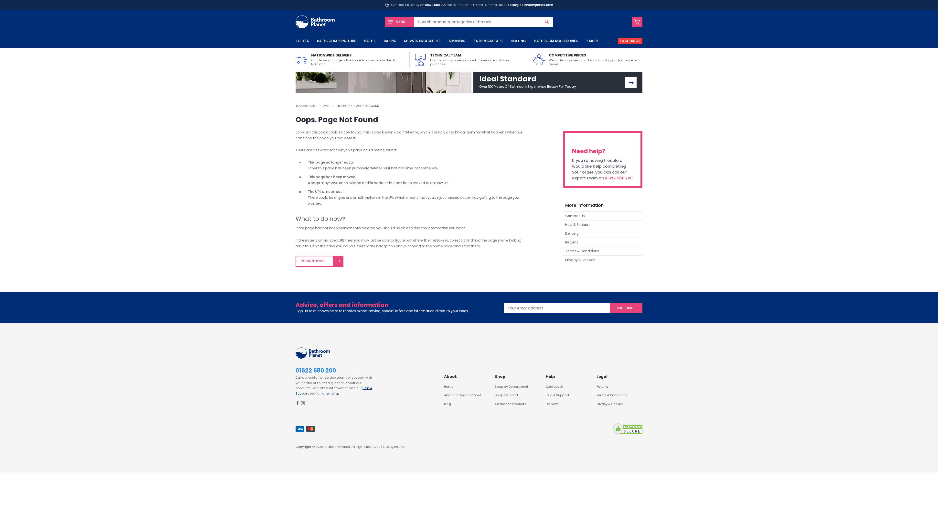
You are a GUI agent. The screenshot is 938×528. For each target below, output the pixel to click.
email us (333, 393)
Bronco (399, 447)
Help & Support (577, 224)
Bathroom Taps (487, 40)
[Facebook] (297, 404)
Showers (457, 40)
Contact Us (575, 215)
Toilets (302, 40)
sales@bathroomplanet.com (530, 5)
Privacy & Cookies (580, 259)
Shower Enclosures (422, 40)
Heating (518, 40)
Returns (571, 242)
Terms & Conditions (582, 251)
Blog (447, 404)
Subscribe (626, 308)
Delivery (572, 233)
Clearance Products (510, 404)
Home (324, 106)
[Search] (546, 22)
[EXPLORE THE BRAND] (631, 82)
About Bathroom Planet (462, 395)
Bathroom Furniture (336, 40)
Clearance (630, 40)
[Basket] (637, 22)
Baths (369, 40)
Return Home (312, 260)
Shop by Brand (506, 395)
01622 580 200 (435, 5)
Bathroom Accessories (556, 40)
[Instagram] (303, 404)
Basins (390, 40)
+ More (592, 40)
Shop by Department (511, 387)
